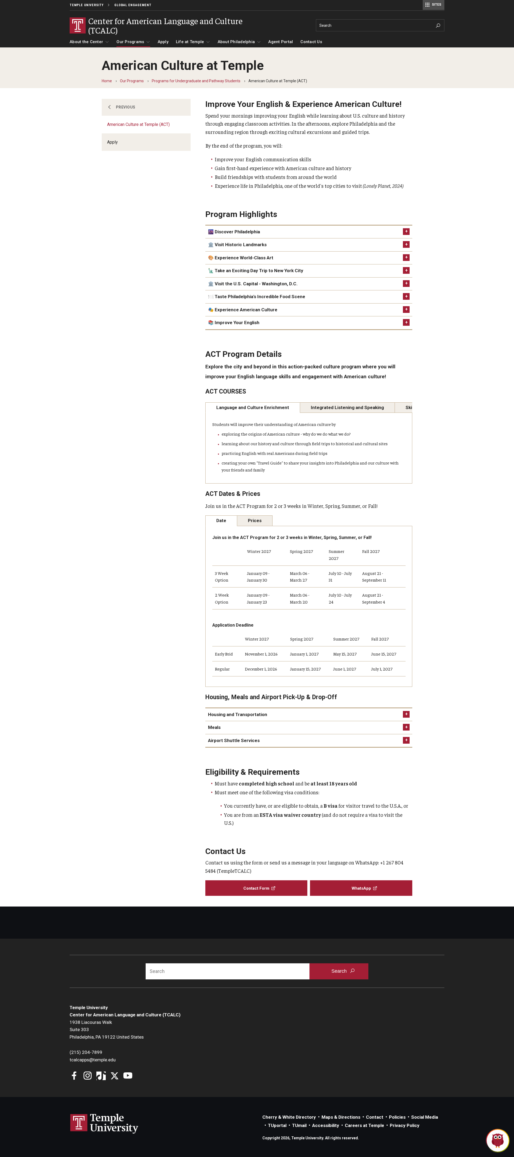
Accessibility (325, 1125)
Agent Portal (280, 41)
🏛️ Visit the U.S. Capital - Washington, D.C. (253, 283)
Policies (397, 1117)
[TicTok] (101, 1076)
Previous (125, 107)
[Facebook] (74, 1076)
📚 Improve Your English (233, 322)
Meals (214, 727)
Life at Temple (190, 41)
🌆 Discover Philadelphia (234, 231)
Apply (163, 41)
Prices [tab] (255, 520)
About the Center (86, 41)
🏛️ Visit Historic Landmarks (237, 244)
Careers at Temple (364, 1125)
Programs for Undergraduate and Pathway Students (196, 81)
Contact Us (311, 41)
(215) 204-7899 (86, 1052)
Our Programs (130, 41)
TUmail (299, 1125)
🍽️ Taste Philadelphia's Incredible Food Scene (256, 296)
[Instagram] (87, 1076)
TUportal (277, 1125)
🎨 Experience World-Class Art (240, 257)
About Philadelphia (236, 41)
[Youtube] (128, 1076)
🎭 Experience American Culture (242, 309)
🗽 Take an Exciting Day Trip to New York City (255, 270)
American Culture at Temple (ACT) (138, 124)
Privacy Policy (404, 1125)
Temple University (87, 5)
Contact (374, 1117)
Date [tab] (221, 520)
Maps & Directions (341, 1117)
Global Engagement (133, 5)
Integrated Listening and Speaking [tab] (347, 407)
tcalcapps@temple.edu (93, 1059)
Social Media (424, 1117)
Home (107, 81)
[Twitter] (114, 1076)
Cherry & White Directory (289, 1117)
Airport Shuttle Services (234, 740)
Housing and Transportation (237, 714)
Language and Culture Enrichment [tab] (252, 407)
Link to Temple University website (104, 1123)
